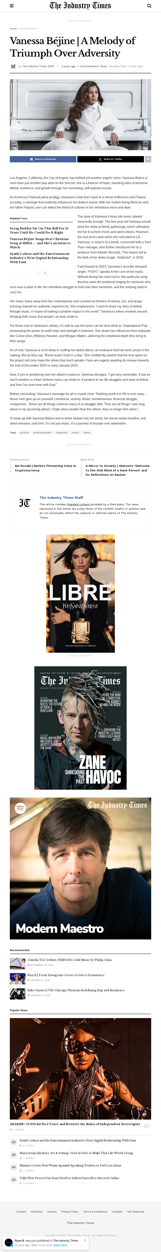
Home (13, 28)
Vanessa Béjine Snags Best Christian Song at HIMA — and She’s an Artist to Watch (40, 243)
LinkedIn (117, 1211)
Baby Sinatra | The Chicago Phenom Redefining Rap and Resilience (76, 990)
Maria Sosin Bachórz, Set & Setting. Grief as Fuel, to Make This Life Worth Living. (77, 1153)
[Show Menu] (12, 6)
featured (61, 432)
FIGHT (93, 271)
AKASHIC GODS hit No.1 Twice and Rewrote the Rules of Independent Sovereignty (75, 1124)
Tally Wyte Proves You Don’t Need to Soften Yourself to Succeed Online (69, 1178)
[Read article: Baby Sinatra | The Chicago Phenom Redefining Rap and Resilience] (18, 994)
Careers (52, 1211)
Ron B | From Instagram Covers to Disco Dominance (65, 975)
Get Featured (135, 1211)
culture (24, 432)
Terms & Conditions (95, 1211)
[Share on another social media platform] (148, 159)
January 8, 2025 (39, 980)
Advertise (37, 1211)
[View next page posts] (45, 273)
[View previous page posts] (38, 273)
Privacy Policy (69, 1211)
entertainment (42, 432)
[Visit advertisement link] (80, 593)
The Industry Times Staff (38, 66)
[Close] (84, 1240)
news (87, 432)
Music (103, 66)
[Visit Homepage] (80, 6)
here (41, 423)
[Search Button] (149, 6)
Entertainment (28, 28)
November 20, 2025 (41, 965)
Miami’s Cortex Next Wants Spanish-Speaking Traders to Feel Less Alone (70, 1165)
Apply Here (60, 1245)
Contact (21, 1211)
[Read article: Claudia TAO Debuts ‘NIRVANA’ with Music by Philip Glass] (18, 963)
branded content (78, 504)
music (75, 432)
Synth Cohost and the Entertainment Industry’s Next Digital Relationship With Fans (40, 258)
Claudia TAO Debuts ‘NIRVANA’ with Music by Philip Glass (69, 960)
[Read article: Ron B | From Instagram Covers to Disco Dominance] (18, 978)
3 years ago (68, 66)
